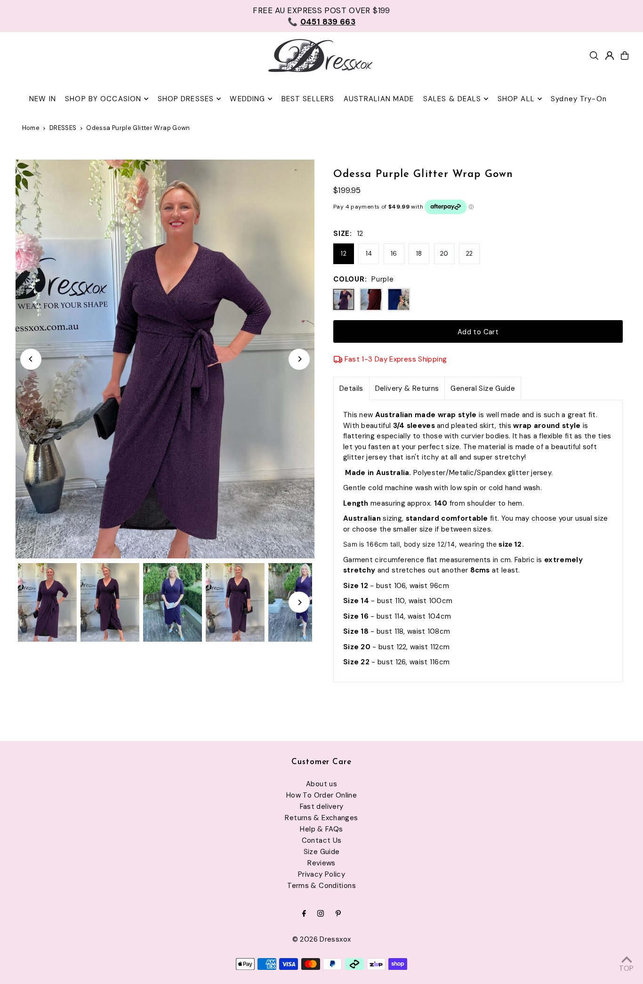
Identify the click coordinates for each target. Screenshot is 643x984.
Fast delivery (322, 806)
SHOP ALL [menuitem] (516, 99)
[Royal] (398, 299)
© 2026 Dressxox (321, 939)
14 (369, 254)
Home (31, 128)
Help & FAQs (321, 829)
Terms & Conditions (321, 885)
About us (321, 784)
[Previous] (30, 359)
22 (469, 254)
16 (394, 254)
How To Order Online (321, 795)
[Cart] (624, 55)
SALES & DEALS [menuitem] (452, 99)
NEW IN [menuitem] (42, 99)
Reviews (321, 863)
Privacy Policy (321, 874)
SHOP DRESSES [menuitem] (186, 99)
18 (419, 254)
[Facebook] (304, 914)
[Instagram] (320, 914)
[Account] (609, 55)
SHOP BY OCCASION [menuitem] (103, 99)
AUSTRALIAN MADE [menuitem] (379, 99)
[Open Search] (594, 55)
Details (351, 388)
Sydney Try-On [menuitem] (579, 99)
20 (444, 254)
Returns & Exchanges (321, 818)
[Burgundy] (371, 299)
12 (343, 254)
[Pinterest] (338, 914)
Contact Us (322, 840)
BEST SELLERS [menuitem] (308, 99)
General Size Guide (482, 388)
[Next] (299, 359)
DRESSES (63, 128)
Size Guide (322, 851)
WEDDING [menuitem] (247, 99)
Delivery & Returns (407, 388)
